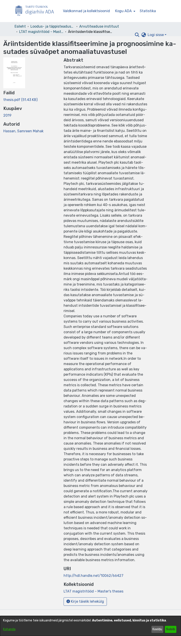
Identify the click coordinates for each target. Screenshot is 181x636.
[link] (20, 100)
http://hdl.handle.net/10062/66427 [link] (93, 576)
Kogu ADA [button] (123, 11)
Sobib (170, 629)
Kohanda (9, 629)
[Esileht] (36, 11)
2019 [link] (7, 115)
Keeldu (157, 629)
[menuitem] (124, 11)
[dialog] (90, 626)
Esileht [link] (20, 26)
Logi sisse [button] (156, 35)
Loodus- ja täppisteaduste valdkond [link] (52, 26)
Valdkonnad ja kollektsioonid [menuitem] (86, 11)
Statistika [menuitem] (148, 11)
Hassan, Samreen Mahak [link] (23, 131)
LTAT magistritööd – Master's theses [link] (41, 32)
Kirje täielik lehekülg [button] (87, 601)
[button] (137, 35)
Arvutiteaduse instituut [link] (99, 26)
